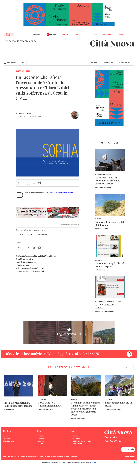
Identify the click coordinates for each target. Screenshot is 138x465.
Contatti (6, 436)
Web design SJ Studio (56, 456)
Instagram (40, 441)
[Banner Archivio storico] (47, 212)
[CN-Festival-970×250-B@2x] (69, 15)
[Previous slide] (127, 367)
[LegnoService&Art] (69, 332)
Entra (121, 34)
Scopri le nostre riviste (24, 259)
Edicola (65, 34)
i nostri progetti (23, 265)
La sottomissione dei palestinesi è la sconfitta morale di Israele (107, 181)
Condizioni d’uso (76, 444)
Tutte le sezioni (11, 63)
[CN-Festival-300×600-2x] (109, 98)
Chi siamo (6, 439)
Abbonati (125, 450)
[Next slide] (133, 367)
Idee (28, 71)
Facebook (40, 436)
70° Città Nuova (108, 63)
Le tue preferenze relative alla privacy (77, 463)
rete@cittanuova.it (37, 271)
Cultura (20, 71)
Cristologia (23, 234)
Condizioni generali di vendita (81, 441)
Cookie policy (75, 439)
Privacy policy (75, 436)
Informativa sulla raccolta (51, 463)
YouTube (40, 444)
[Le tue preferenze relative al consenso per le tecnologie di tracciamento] (134, 462)
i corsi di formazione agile (26, 262)
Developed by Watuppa (71, 456)
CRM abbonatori (8, 441)
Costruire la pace (125, 63)
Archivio (53, 34)
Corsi (95, 34)
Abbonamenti (108, 34)
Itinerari (94, 63)
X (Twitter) (40, 439)
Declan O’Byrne (25, 113)
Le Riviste (36, 34)
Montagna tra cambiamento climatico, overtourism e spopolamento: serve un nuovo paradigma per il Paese (85, 409)
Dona (76, 34)
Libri (85, 34)
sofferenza (42, 234)
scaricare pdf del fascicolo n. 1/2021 (59, 193)
